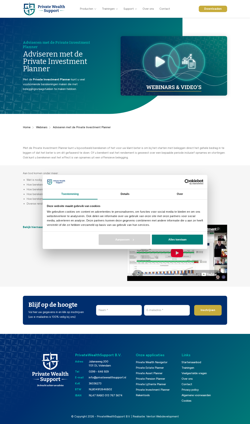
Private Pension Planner (150, 378)
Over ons (148, 8)
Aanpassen (122, 239)
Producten (86, 8)
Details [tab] (125, 193)
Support (129, 8)
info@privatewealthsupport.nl (107, 377)
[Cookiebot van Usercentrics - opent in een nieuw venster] (187, 182)
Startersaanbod (191, 362)
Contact (164, 8)
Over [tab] (180, 193)
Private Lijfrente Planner (151, 384)
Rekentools (143, 395)
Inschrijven (208, 310)
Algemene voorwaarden (196, 395)
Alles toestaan (177, 239)
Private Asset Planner (149, 373)
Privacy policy (190, 389)
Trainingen (108, 8)
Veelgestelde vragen (194, 373)
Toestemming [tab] (70, 193)
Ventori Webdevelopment (162, 416)
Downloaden (213, 8)
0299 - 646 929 (99, 371)
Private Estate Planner (150, 367)
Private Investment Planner (153, 389)
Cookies (186, 400)
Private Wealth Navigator (151, 362)
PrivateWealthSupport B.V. (113, 416)
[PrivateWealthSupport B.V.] (44, 8)
